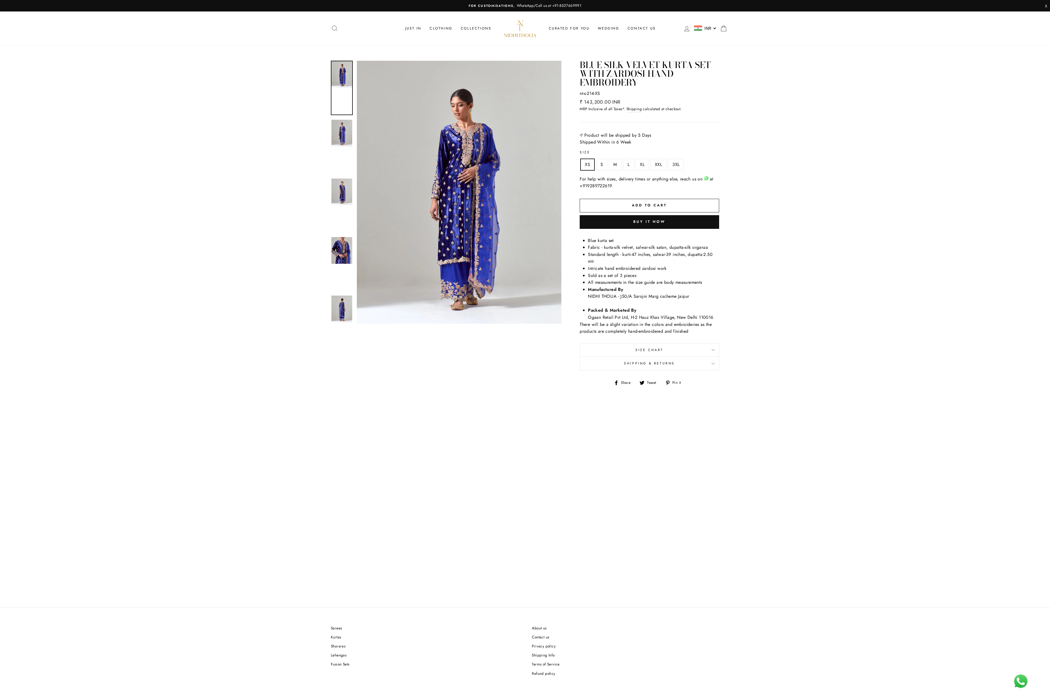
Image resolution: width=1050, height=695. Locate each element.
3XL (675, 164)
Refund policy (543, 673)
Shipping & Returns (649, 363)
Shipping (634, 109)
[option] (525, 6)
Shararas (338, 646)
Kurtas (336, 637)
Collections (476, 28)
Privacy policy (544, 646)
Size (585, 152)
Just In (413, 28)
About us (539, 628)
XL (642, 164)
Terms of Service (545, 664)
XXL (658, 164)
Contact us (642, 28)
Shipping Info (543, 655)
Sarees (336, 628)
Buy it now (649, 221)
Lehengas (338, 655)
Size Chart (649, 349)
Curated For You (569, 28)
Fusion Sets (340, 664)
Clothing (441, 28)
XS (587, 164)
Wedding (608, 28)
